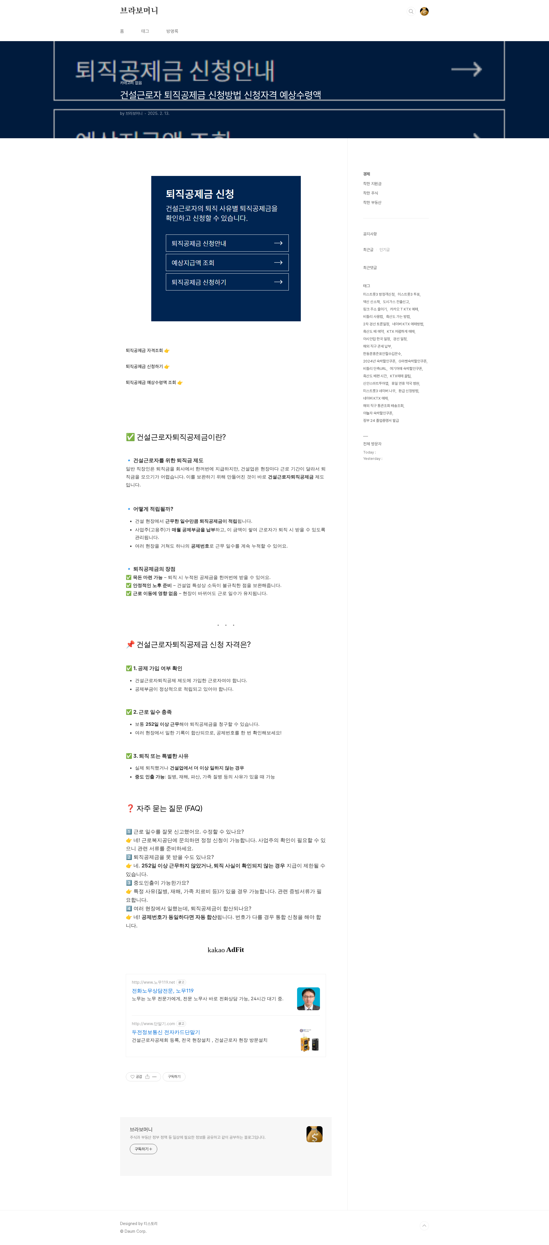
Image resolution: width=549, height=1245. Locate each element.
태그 (145, 31)
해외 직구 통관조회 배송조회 (383, 406)
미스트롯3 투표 (409, 294)
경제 (366, 174)
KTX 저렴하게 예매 (401, 331)
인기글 (384, 249)
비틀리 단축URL (375, 368)
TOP (424, 1225)
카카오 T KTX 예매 (404, 309)
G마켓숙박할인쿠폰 (413, 361)
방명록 (172, 31)
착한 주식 (370, 193)
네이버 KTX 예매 (375, 398)
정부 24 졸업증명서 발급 (381, 420)
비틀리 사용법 (373, 316)
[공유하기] (147, 1076)
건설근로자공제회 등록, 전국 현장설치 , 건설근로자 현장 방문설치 (200, 1040)
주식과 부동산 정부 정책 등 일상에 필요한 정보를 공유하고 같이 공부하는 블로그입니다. (198, 1137)
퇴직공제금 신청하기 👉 (148, 366)
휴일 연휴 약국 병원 (405, 383)
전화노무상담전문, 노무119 (163, 991)
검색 (411, 11)
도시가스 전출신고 (396, 302)
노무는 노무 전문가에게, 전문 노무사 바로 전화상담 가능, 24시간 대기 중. (207, 998)
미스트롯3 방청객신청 (379, 294)
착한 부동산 (372, 202)
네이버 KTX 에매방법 (407, 324)
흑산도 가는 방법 (398, 316)
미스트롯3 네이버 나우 (379, 391)
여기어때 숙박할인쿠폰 (406, 368)
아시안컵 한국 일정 (376, 339)
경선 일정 (400, 339)
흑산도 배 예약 (373, 331)
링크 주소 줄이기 (375, 309)
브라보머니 (139, 11)
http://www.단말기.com (153, 1023)
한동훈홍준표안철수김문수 (382, 354)
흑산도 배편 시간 (375, 376)
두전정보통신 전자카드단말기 (166, 1032)
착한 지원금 (372, 183)
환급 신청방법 (408, 391)
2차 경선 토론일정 (376, 324)
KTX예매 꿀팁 (400, 376)
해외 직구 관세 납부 (377, 346)
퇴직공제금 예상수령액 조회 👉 (154, 382)
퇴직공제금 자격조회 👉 (148, 350)
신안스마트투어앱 (375, 383)
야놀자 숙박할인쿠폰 (377, 413)
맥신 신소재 (371, 302)
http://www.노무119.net (153, 982)
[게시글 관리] (154, 1076)
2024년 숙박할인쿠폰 (379, 361)
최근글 (368, 249)
